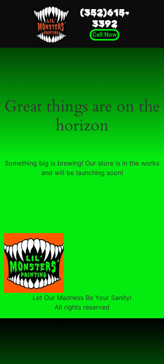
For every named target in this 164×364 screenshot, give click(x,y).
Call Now (104, 34)
